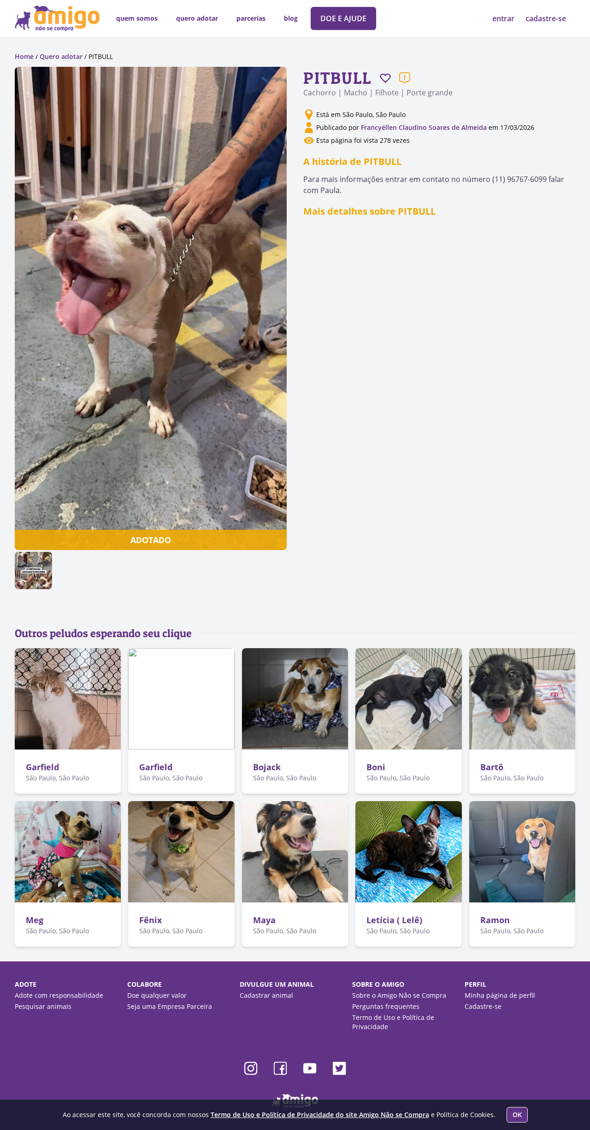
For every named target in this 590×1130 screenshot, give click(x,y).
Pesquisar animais (43, 1006)
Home (24, 56)
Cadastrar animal (266, 995)
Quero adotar (61, 56)
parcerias (251, 18)
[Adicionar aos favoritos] (385, 77)
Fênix (150, 919)
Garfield (42, 767)
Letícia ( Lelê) (394, 919)
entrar (504, 18)
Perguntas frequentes (385, 1006)
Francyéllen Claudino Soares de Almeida (424, 127)
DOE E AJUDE (343, 18)
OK (517, 1114)
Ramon (495, 919)
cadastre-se (545, 18)
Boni (375, 767)
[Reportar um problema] (404, 78)
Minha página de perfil (500, 995)
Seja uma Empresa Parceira (169, 1006)
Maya (264, 919)
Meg (34, 919)
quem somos (137, 18)
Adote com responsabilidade (59, 995)
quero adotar (197, 18)
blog (291, 18)
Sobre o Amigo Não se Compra (399, 995)
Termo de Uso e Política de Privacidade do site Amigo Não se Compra (320, 1114)
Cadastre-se (483, 1006)
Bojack (267, 767)
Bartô (491, 767)
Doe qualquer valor (157, 995)
